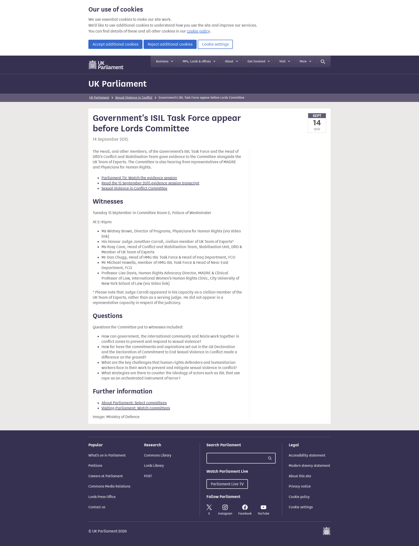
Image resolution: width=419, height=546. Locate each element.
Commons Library (157, 455)
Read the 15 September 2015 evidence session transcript (150, 183)
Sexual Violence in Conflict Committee (134, 188)
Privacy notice (300, 486)
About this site (300, 476)
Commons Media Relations (109, 486)
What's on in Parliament (107, 455)
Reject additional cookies (170, 44)
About (229, 61)
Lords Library (154, 466)
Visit (282, 61)
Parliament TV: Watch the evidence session (139, 177)
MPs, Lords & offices (197, 61)
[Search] (323, 61)
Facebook (245, 513)
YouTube (263, 513)
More (303, 61)
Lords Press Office (102, 497)
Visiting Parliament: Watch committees (135, 408)
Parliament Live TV (227, 484)
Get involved (256, 61)
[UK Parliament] (106, 65)
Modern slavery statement (309, 466)
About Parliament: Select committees (134, 402)
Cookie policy (299, 497)
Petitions (95, 466)
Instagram (225, 513)
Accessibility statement (307, 455)
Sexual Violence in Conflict (133, 98)
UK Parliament (117, 83)
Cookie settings (215, 44)
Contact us (96, 507)
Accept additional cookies (115, 44)
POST (148, 476)
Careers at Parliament (105, 476)
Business (162, 61)
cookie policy (198, 31)
